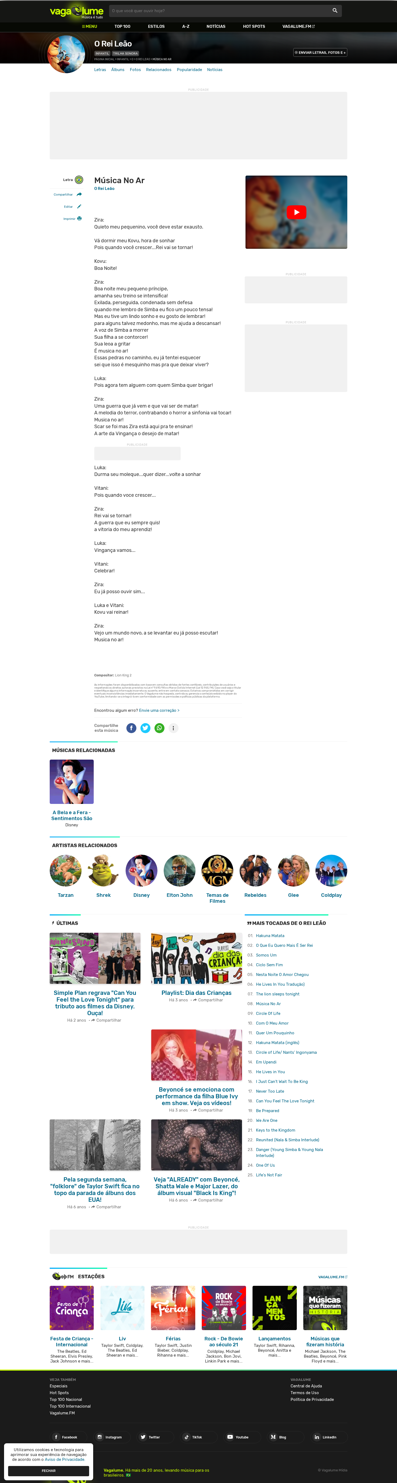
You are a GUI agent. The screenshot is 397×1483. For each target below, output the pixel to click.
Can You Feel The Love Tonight (285, 1101)
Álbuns (118, 69)
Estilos (156, 26)
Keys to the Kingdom (275, 1130)
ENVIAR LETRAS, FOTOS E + (322, 53)
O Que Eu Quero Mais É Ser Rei (284, 945)
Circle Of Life (268, 1013)
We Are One (266, 1120)
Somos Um (266, 955)
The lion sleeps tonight (278, 994)
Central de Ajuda (306, 1386)
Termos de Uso (305, 1392)
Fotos (135, 69)
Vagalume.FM (296, 26)
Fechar (49, 1471)
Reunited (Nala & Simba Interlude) (287, 1140)
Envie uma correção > (159, 710)
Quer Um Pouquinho (275, 1033)
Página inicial (104, 59)
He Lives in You (270, 1071)
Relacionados (158, 69)
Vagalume (77, 11)
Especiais (59, 1386)
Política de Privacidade (312, 1399)
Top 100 (122, 26)
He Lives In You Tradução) (280, 984)
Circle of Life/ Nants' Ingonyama (286, 1052)
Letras (100, 69)
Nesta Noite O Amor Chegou (282, 974)
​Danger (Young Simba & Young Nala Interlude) (289, 1152)
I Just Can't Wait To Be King (282, 1081)
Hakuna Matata (270, 935)
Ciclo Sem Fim (269, 964)
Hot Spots (254, 26)
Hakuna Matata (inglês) (277, 1042)
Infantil (102, 53)
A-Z (185, 26)
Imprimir (69, 219)
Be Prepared (267, 1110)
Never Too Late (270, 1091)
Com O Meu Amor (272, 1023)
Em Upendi (266, 1062)
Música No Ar (268, 1003)
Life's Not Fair (269, 1175)
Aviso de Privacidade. (65, 1459)
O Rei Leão (113, 44)
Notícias (216, 26)
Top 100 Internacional (70, 1406)
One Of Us (265, 1165)
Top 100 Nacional (66, 1399)
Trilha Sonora (125, 53)
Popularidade (189, 69)
